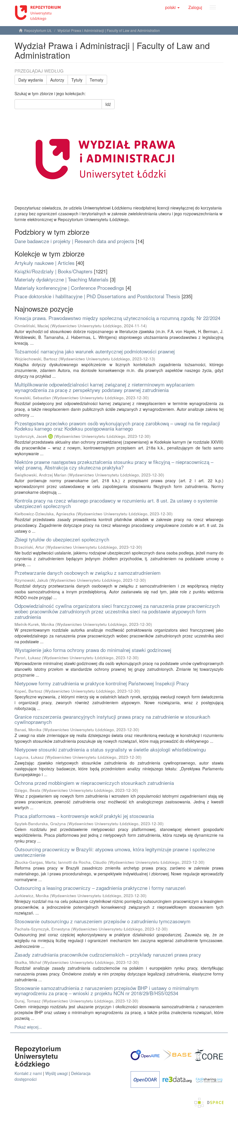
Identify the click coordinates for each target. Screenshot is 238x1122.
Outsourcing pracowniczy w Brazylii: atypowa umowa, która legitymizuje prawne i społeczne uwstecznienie (115, 851)
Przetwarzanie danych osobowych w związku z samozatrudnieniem (88, 572)
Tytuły (76, 80)
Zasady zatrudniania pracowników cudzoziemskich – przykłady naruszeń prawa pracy (108, 954)
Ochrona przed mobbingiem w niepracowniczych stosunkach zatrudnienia (94, 782)
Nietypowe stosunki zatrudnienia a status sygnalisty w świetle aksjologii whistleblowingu (110, 749)
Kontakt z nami (28, 1073)
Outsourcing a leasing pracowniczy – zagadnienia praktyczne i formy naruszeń (100, 887)
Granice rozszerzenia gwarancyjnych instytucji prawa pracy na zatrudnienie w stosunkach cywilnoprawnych (112, 719)
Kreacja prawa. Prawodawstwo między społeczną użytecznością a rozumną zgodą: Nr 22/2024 (117, 317)
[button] (172, 7)
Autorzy (57, 80)
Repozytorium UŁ (38, 30)
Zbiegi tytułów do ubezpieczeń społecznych (62, 539)
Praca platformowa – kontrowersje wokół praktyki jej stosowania (84, 815)
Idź (108, 104)
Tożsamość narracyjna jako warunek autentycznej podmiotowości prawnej (95, 351)
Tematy (96, 80)
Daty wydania (30, 80)
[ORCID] (50, 436)
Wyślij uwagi (56, 1073)
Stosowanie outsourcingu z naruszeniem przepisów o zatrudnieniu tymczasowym (102, 921)
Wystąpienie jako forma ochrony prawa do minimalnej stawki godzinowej (93, 649)
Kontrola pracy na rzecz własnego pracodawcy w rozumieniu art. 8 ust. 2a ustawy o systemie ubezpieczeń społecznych (116, 503)
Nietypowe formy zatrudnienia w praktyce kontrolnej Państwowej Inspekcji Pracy (102, 683)
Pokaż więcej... (28, 1027)
